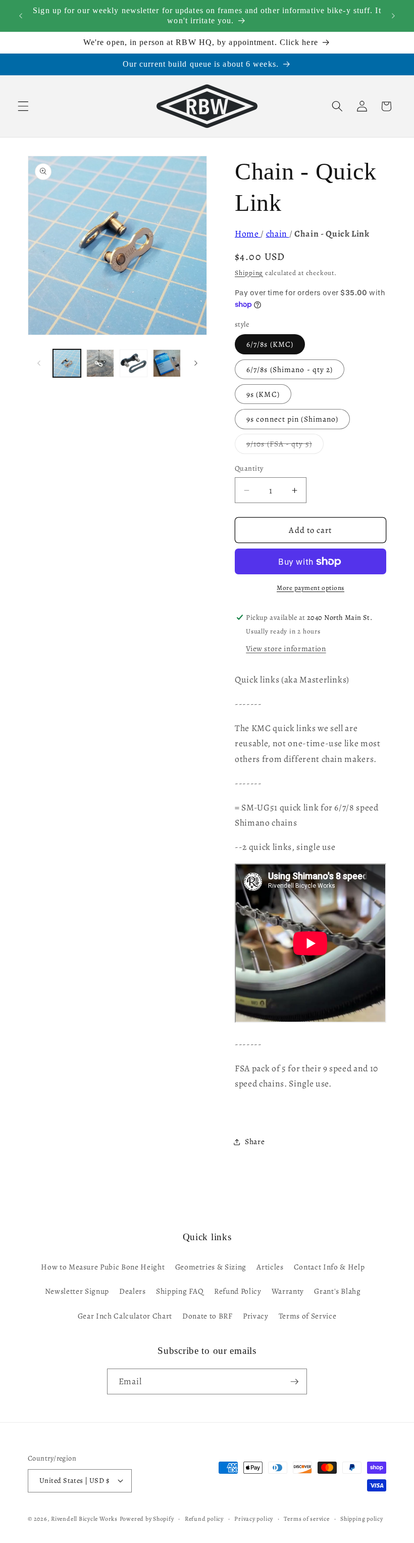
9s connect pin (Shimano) (292, 419)
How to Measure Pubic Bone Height (103, 1266)
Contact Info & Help (329, 1266)
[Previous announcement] (21, 16)
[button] (23, 106)
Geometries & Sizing (211, 1266)
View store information (286, 648)
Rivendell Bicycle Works (84, 1519)
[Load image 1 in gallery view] (67, 363)
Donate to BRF (207, 1315)
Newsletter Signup (77, 1291)
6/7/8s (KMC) (269, 344)
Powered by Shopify (147, 1519)
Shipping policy (361, 1519)
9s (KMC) (263, 394)
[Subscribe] (294, 1382)
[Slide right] (196, 363)
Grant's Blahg (337, 1291)
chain (277, 234)
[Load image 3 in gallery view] (133, 363)
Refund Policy (238, 1291)
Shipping (249, 273)
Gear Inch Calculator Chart (125, 1315)
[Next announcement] (393, 16)
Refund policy (204, 1519)
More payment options (310, 588)
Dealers (132, 1291)
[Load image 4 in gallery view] (167, 363)
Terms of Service (308, 1315)
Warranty (288, 1291)
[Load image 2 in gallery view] (100, 363)
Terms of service (306, 1519)
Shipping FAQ (180, 1291)
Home (248, 234)
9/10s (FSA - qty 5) (285, 445)
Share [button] (255, 1141)
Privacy (256, 1315)
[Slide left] (39, 363)
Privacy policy (253, 1519)
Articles (269, 1266)
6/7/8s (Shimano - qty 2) (289, 369)
